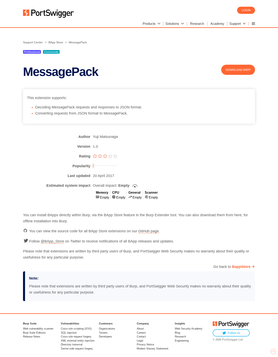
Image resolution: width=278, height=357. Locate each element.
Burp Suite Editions (34, 332)
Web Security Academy (188, 328)
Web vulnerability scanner (38, 328)
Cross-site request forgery (76, 336)
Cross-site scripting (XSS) (76, 328)
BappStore (241, 267)
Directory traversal (71, 344)
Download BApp (238, 69)
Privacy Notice (145, 344)
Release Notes (31, 336)
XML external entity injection (77, 340)
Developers (105, 336)
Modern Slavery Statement (152, 348)
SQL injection (69, 332)
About (140, 328)
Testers (103, 332)
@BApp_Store (52, 241)
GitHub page (148, 231)
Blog (177, 332)
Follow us (234, 332)
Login (246, 10)
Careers (141, 332)
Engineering (182, 340)
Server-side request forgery (77, 348)
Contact (141, 336)
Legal (140, 340)
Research (180, 336)
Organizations (107, 328)
